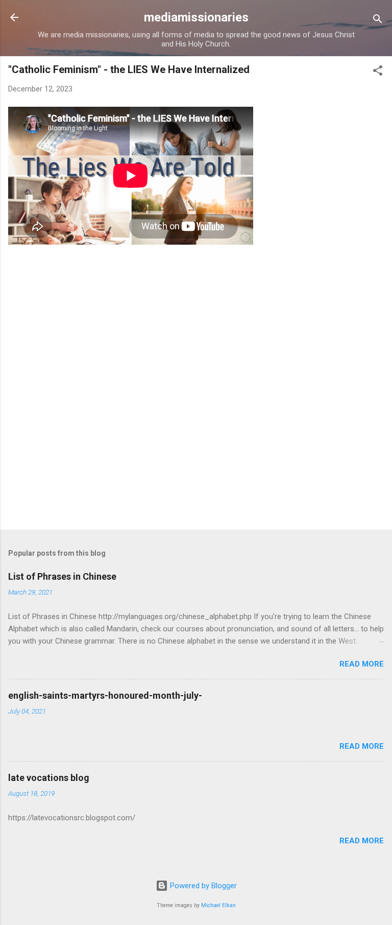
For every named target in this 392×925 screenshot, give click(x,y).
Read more (361, 664)
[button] (378, 72)
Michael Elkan (218, 905)
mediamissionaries (196, 17)
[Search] (378, 20)
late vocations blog (48, 777)
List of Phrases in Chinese (62, 576)
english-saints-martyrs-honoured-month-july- (105, 695)
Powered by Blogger (202, 885)
